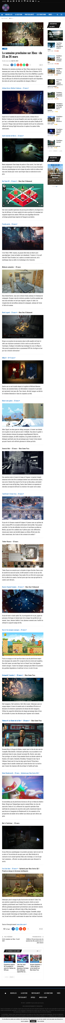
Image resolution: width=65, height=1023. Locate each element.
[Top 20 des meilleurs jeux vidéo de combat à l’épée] (51, 45)
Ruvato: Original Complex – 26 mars (12, 587)
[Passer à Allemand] (38, 1)
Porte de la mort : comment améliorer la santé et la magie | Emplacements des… (55, 172)
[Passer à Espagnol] (27, 1)
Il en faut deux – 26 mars (9, 868)
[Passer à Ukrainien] (33, 1)
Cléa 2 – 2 (5, 358)
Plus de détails (40, 1021)
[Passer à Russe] (8, 1)
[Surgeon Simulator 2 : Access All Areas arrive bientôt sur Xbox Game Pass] (36, 959)
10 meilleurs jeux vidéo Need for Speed (59, 131)
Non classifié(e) (8, 962)
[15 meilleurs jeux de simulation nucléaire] (51, 71)
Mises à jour (43, 997)
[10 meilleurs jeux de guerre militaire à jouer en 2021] (51, 118)
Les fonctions (41, 14)
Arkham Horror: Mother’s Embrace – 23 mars (15, 88)
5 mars (12, 358)
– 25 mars (18, 675)
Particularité (29, 14)
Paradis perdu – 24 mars (9, 224)
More (50, 14)
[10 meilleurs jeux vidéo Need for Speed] (51, 131)
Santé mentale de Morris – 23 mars (12, 136)
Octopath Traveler (8, 675)
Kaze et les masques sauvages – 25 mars (13, 630)
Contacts (4, 1)
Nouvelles (8, 14)
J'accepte (33, 1021)
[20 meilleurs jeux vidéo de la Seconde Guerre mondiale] (51, 106)
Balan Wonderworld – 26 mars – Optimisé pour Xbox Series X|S (20, 773)
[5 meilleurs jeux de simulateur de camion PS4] (51, 58)
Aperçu (33, 997)
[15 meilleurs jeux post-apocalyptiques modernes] (51, 142)
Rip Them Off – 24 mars (9, 181)
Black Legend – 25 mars (9, 312)
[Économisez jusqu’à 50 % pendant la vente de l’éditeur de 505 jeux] (9, 959)
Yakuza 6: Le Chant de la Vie (11, 720)
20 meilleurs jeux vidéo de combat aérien (54, 35)
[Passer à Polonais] (24, 1)
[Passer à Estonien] (11, 1)
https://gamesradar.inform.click (22, 1008)
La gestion (18, 14)
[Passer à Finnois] (13, 1)
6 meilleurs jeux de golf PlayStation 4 (59, 95)
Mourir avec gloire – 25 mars (10, 401)
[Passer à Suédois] (30, 1)
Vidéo (58, 993)
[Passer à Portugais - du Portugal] (36, 1)
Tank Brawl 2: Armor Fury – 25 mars (12, 494)
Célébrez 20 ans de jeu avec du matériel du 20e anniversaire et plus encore (34, 941)
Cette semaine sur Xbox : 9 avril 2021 (11, 940)
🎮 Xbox (5, 48)
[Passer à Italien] (19, 1)
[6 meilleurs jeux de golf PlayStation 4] (51, 95)
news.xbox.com (21, 924)
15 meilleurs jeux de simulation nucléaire (59, 71)
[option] (55, 174)
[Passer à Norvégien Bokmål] (22, 1)
